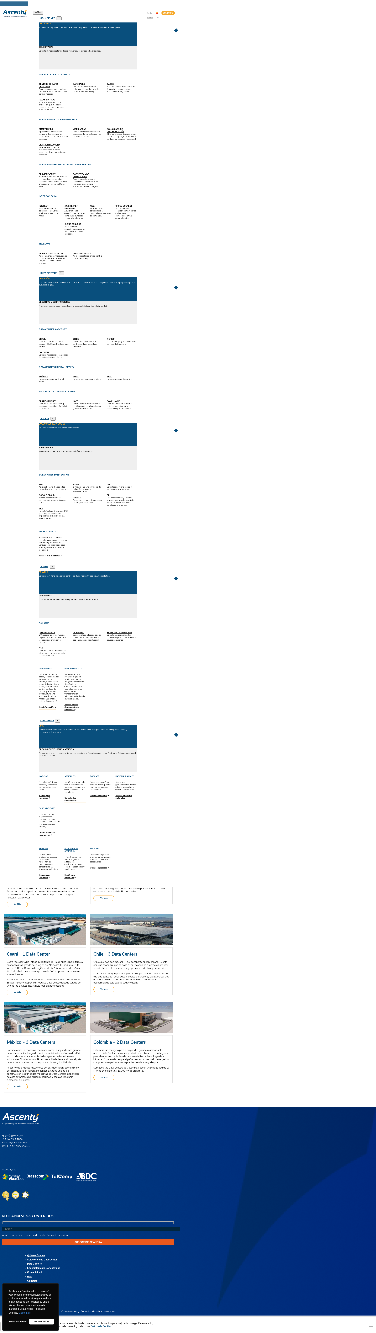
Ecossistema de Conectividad (43, 1268)
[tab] (88, 34)
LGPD (75, 401)
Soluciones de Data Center (42, 1259)
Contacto (168, 13)
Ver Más (17, 904)
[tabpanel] (88, 116)
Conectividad (34, 1272)
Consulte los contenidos (70, 799)
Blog (29, 1276)
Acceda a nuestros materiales (123, 796)
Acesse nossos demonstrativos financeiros (71, 707)
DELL (109, 495)
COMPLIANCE (113, 401)
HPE (41, 508)
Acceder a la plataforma (49, 556)
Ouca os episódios (98, 795)
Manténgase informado (44, 796)
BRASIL (42, 339)
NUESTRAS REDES (82, 253)
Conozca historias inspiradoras (47, 833)
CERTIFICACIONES (47, 401)
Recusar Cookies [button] (17, 1321)
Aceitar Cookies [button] (41, 1321)
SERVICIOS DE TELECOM (51, 253)
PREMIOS (43, 848)
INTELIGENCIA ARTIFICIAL (71, 849)
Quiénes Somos (36, 1255)
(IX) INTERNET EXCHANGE (71, 207)
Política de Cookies (101, 1326)
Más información (46, 707)
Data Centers (34, 1264)
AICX (92, 206)
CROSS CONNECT (123, 206)
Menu (39, 12)
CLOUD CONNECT (72, 224)
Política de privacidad (57, 1235)
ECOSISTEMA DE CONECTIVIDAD (81, 175)
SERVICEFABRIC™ (47, 174)
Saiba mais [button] (25, 1313)
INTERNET (43, 206)
